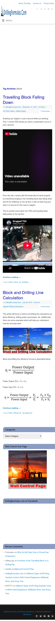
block (10, 282)
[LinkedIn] (44, 9)
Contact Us (37, 3)
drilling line (17, 413)
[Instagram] (48, 9)
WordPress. (27, 614)
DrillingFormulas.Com (13, 107)
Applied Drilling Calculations (13, 306)
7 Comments (45, 111)
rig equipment (27, 413)
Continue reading (11, 277)
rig (20, 282)
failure (15, 282)
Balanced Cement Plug (24, 569)
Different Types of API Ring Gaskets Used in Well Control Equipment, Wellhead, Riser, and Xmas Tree (27, 577)
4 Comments (45, 306)
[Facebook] (37, 9)
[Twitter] (41, 9)
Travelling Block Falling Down (23, 99)
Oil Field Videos (9, 111)
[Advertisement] (27, 53)
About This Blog (24, 3)
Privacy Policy (49, 3)
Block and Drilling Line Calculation (23, 295)
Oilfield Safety (21, 111)
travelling (25, 282)
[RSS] (52, 9)
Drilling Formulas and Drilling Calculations (19, 611)
